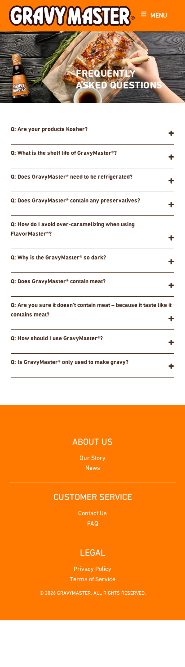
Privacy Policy (92, 569)
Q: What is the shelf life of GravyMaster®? (64, 153)
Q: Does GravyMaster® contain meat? (58, 282)
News (92, 468)
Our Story (92, 458)
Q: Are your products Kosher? (49, 129)
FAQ (92, 524)
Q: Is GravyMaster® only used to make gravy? (69, 362)
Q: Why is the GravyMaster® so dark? (58, 258)
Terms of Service (92, 579)
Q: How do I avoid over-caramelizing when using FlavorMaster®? (73, 229)
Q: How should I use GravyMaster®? (57, 339)
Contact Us (92, 513)
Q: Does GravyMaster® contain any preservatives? (75, 201)
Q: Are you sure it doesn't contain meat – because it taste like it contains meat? (91, 310)
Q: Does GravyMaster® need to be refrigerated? (71, 177)
